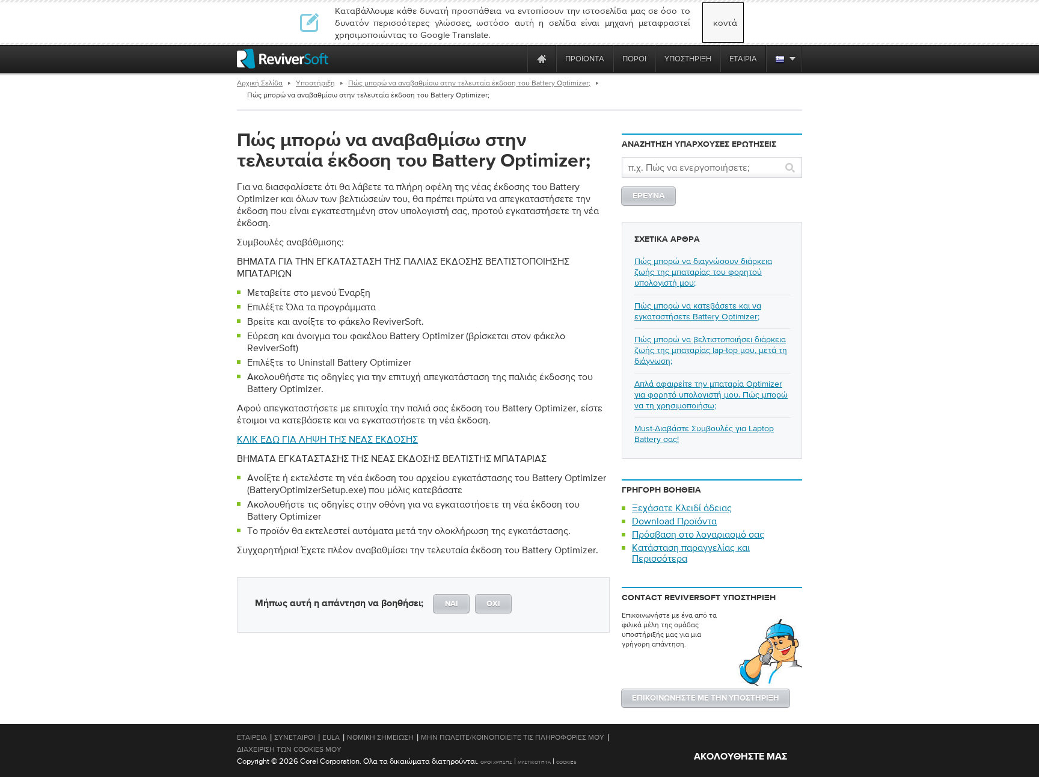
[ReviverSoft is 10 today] (515, 58)
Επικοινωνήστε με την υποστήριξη (705, 698)
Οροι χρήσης (496, 762)
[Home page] (542, 58)
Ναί (451, 604)
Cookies (566, 762)
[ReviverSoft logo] (282, 59)
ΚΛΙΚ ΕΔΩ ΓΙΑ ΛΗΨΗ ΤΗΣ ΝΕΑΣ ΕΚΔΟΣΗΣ (327, 439)
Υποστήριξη (315, 83)
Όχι (493, 604)
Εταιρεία (252, 737)
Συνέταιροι (294, 737)
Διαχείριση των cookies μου (289, 749)
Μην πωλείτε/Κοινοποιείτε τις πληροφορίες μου (512, 737)
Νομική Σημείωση (380, 737)
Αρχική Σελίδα (260, 83)
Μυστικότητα (534, 762)
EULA (331, 737)
